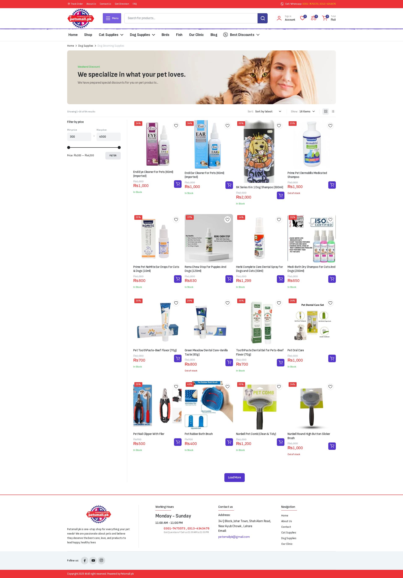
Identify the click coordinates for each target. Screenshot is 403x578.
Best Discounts (242, 35)
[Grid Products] (325, 111)
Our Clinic (196, 35)
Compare (177, 140)
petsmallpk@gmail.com (234, 537)
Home (72, 35)
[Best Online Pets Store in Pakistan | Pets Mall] (80, 18)
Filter (113, 155)
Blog (214, 35)
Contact (286, 527)
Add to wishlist (176, 125)
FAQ (135, 3)
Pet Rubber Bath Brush (199, 434)
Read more (332, 185)
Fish (179, 35)
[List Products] (333, 111)
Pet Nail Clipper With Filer (148, 434)
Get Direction (122, 3)
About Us (91, 3)
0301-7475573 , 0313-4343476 (319, 3)
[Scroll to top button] (393, 568)
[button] (328, 18)
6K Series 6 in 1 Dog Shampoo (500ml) (259, 187)
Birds (165, 35)
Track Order (77, 3)
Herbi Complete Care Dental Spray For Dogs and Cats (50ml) (259, 269)
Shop (88, 35)
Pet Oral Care (296, 350)
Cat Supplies (108, 35)
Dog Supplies (140, 35)
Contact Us (105, 3)
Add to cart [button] (178, 184)
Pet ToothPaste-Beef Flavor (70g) (155, 350)
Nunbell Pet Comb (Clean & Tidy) (256, 434)
